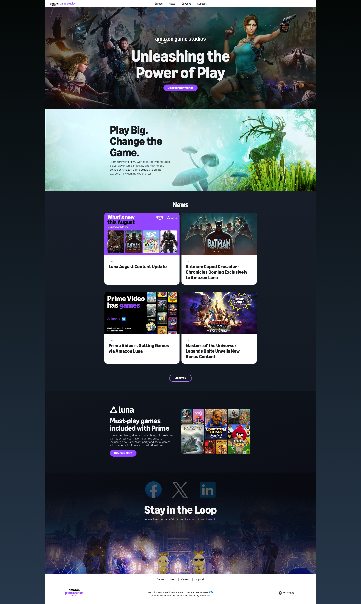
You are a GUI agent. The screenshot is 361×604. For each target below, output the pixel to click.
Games (159, 3)
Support (201, 3)
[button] (287, 593)
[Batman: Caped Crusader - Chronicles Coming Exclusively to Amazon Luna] (219, 234)
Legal (150, 592)
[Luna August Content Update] (142, 234)
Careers (186, 3)
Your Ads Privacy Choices (197, 592)
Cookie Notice (177, 592)
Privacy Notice (162, 592)
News (172, 3)
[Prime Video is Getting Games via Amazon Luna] (142, 313)
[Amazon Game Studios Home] (63, 4)
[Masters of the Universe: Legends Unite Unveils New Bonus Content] (219, 313)
